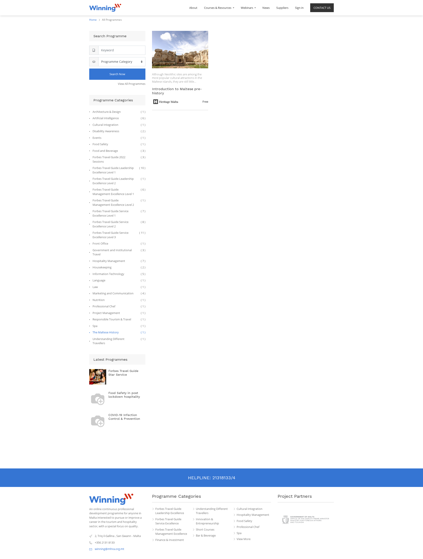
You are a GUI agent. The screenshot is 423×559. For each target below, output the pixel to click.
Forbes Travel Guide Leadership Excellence (169, 511)
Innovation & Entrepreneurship (207, 521)
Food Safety (244, 521)
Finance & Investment (169, 540)
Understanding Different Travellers (212, 511)
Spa (239, 533)
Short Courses (205, 529)
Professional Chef (248, 527)
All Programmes (112, 20)
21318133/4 (223, 477)
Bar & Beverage (206, 535)
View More (243, 539)
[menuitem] (193, 7)
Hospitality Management (253, 515)
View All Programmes (131, 84)
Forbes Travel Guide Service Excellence (168, 521)
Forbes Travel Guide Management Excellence (171, 531)
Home (93, 20)
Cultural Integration (249, 509)
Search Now (117, 74)
